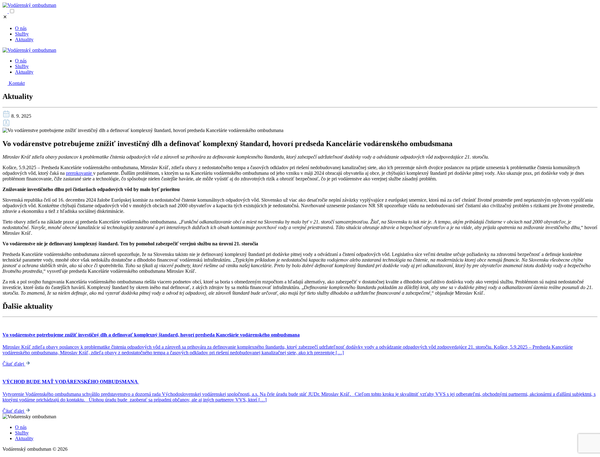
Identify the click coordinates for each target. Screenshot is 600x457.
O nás (21, 28)
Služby (22, 34)
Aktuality (24, 39)
